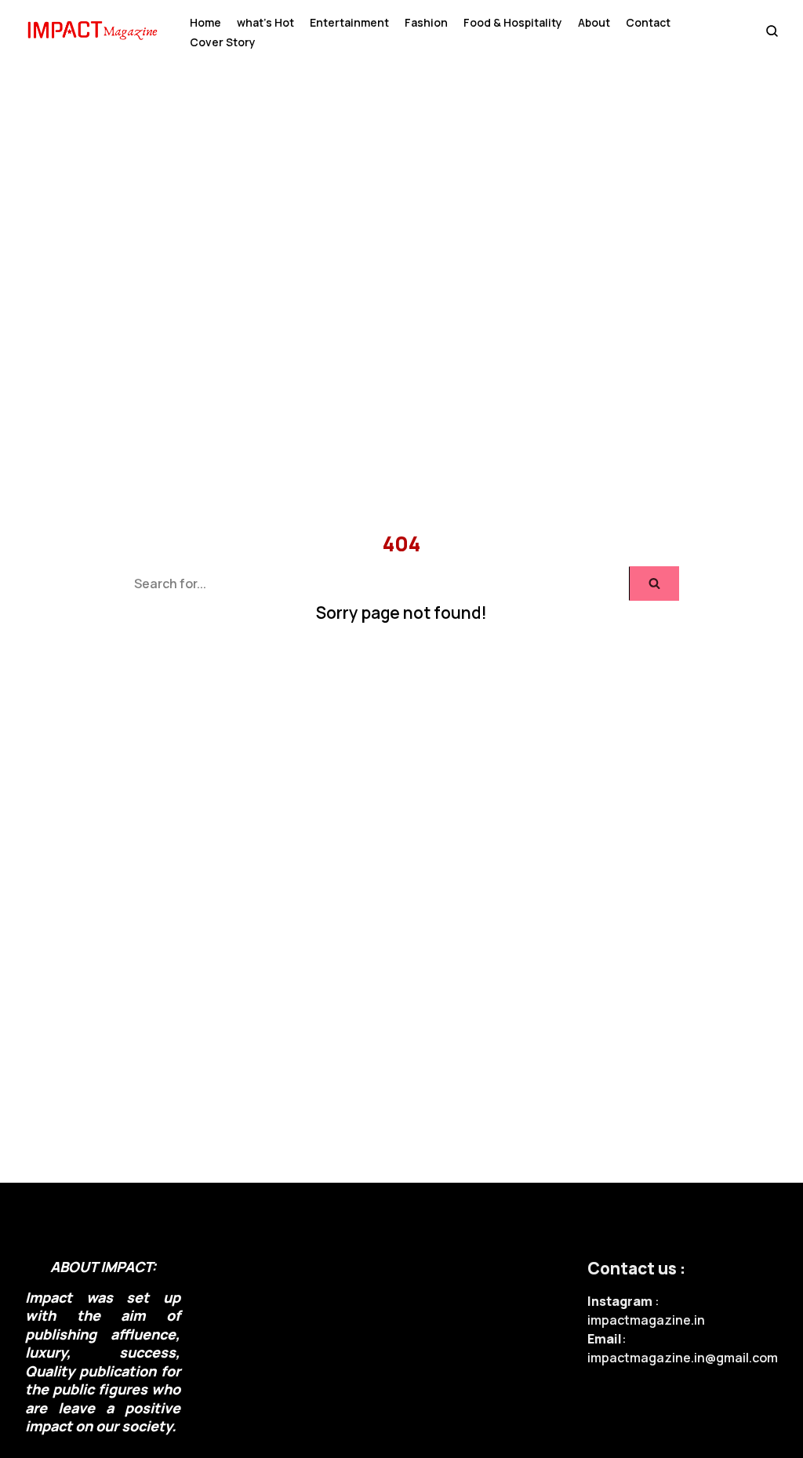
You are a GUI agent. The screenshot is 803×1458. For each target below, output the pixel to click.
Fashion (426, 22)
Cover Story (223, 42)
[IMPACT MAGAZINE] (95, 32)
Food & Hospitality (512, 22)
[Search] (654, 583)
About (594, 22)
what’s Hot (265, 22)
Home (205, 22)
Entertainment (349, 22)
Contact (648, 22)
